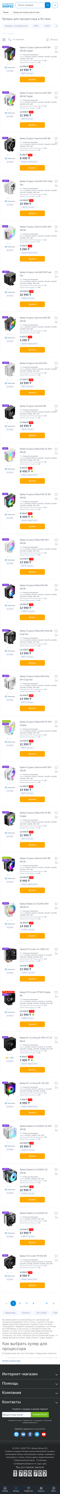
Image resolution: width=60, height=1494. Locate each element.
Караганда (10, 1313)
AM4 (36, 26)
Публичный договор (24, 1460)
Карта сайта (41, 1464)
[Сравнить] (56, 51)
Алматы (26, 1313)
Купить (32, 79)
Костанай (41, 1313)
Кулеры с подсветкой (16, 26)
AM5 (47, 26)
